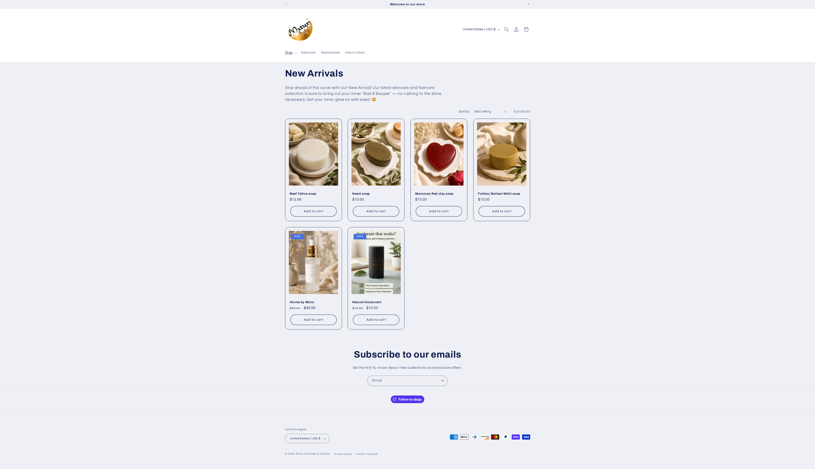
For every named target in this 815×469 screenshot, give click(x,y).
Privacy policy (343, 454)
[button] (290, 53)
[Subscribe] (442, 381)
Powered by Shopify (317, 454)
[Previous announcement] (286, 4)
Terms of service (367, 454)
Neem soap (361, 193)
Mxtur (299, 454)
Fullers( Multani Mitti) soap (499, 193)
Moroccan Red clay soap (434, 193)
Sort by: (464, 111)
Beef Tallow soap (303, 193)
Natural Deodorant (366, 302)
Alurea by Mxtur (302, 302)
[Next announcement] (528, 4)
